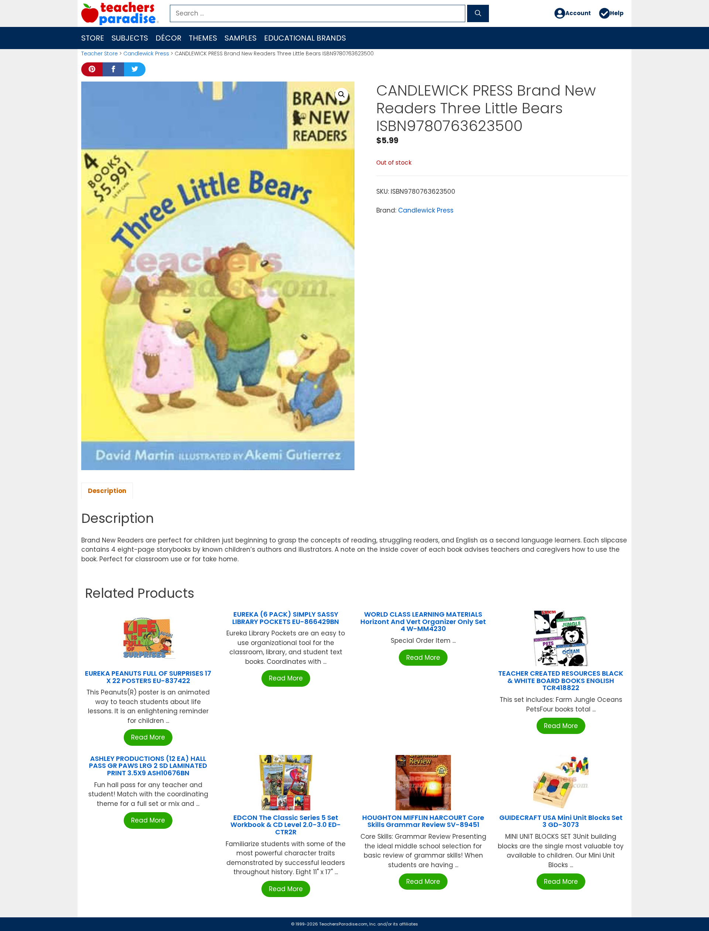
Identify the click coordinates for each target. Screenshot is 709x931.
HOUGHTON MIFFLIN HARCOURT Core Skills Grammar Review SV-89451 (423, 821)
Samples (241, 38)
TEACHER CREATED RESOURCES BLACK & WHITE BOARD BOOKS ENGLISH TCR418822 (560, 681)
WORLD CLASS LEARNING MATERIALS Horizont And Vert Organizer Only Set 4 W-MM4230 (423, 622)
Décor (168, 38)
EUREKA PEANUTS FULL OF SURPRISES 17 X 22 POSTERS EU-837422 (148, 677)
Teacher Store (99, 53)
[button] (341, 94)
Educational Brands (305, 38)
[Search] (478, 14)
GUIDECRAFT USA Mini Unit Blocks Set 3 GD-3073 (561, 821)
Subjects (130, 38)
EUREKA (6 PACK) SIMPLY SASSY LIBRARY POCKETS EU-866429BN (285, 618)
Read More (148, 737)
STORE (92, 38)
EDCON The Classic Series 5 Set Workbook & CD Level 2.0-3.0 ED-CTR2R (285, 825)
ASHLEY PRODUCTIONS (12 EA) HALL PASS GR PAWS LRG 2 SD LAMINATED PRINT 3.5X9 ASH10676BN (148, 766)
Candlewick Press (146, 53)
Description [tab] (107, 490)
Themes (203, 38)
